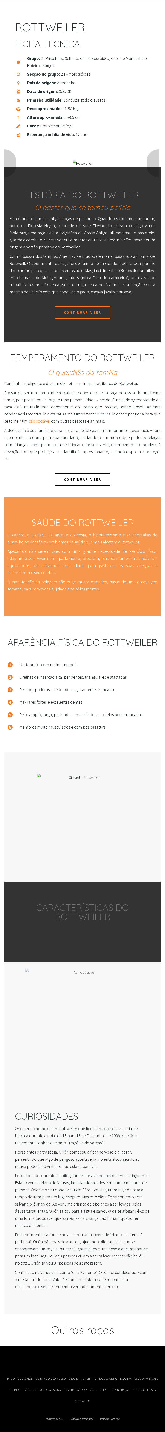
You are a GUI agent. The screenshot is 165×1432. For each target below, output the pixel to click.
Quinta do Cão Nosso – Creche (56, 1378)
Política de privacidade (81, 1418)
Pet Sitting (88, 1378)
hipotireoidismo (107, 535)
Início (11, 1378)
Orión (64, 1152)
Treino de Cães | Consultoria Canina (35, 1390)
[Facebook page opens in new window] (76, 1360)
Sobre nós (25, 1378)
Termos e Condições (110, 1418)
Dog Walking (108, 1378)
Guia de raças (119, 1390)
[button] (11, 163)
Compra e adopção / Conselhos (85, 1390)
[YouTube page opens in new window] (82, 1360)
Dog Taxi (126, 1378)
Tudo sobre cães (144, 1390)
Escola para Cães (146, 1378)
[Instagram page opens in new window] (89, 1360)
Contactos (82, 1401)
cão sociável (39, 421)
